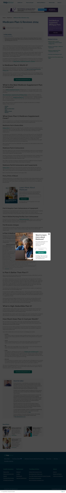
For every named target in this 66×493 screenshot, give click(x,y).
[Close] (49, 234)
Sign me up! (41, 252)
